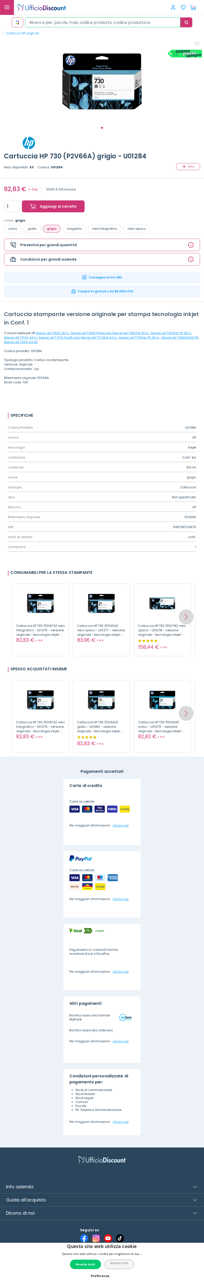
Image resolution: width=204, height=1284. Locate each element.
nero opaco (137, 229)
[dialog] (102, 1263)
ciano (12, 229)
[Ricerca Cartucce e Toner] (17, 22)
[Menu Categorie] (7, 7)
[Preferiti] (183, 7)
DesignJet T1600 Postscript (91, 333)
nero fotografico (104, 229)
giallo (32, 229)
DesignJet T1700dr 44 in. (99, 337)
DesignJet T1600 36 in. (52, 333)
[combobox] (102, 22)
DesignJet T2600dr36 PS (179, 337)
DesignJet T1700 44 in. (21, 337)
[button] (186, 616)
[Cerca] (186, 22)
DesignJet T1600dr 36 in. (130, 333)
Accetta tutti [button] (85, 1264)
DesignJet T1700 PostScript (59, 337)
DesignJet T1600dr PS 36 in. (171, 333)
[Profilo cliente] (173, 7)
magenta (74, 229)
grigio (51, 229)
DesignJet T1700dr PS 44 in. (139, 337)
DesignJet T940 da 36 (21, 342)
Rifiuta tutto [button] (119, 1263)
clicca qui (121, 825)
